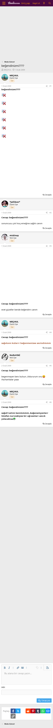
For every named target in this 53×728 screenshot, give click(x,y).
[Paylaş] (46, 86)
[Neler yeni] (44, 3)
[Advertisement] (26, 34)
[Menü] (4, 3)
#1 (50, 86)
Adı (3, 687)
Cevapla (48, 194)
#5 (50, 365)
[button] (5, 667)
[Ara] (49, 3)
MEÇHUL (7, 69)
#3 (50, 246)
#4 (50, 332)
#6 (50, 402)
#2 (50, 212)
